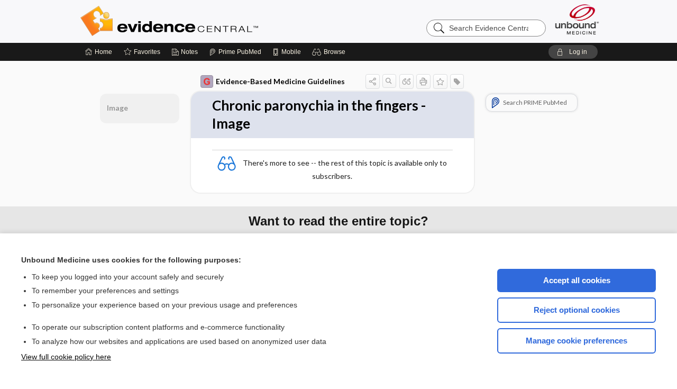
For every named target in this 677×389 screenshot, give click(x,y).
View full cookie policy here (66, 356)
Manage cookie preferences (576, 340)
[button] (330, 52)
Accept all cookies (576, 280)
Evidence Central (211, 21)
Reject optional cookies (577, 309)
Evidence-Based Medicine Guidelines (280, 81)
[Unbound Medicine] (577, 19)
